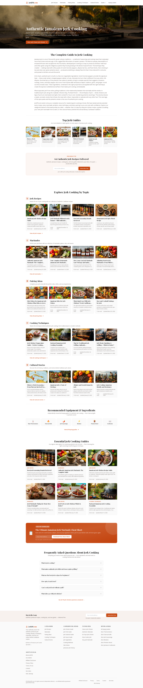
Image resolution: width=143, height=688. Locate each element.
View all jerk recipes (35, 233)
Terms (98, 680)
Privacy (92, 680)
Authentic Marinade (87, 632)
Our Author (29, 658)
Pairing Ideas (71, 2)
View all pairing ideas (36, 316)
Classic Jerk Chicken (87, 629)
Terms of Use (29, 666)
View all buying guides (70, 429)
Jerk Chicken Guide (68, 629)
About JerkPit (29, 655)
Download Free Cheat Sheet (61, 536)
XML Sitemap (29, 673)
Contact (28, 668)
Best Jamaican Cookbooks (108, 645)
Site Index (28, 671)
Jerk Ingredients (67, 640)
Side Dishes (66, 645)
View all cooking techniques (38, 358)
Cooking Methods (68, 642)
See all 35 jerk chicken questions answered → (71, 600)
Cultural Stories (94, 2)
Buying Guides (112, 2)
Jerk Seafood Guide (68, 634)
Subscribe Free (84, 168)
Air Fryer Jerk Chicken (88, 634)
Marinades (63, 2)
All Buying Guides (105, 629)
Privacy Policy (29, 663)
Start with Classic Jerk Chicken (36, 42)
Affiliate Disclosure (31, 660)
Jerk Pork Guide (67, 632)
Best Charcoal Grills (106, 634)
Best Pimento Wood (106, 642)
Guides (103, 2)
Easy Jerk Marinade (87, 640)
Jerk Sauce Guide (67, 637)
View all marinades (35, 274)
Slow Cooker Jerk (86, 637)
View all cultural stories (36, 400)
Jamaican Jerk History (69, 648)
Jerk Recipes (54, 2)
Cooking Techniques (82, 2)
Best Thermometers (106, 632)
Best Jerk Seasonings (106, 637)
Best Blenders (105, 640)
